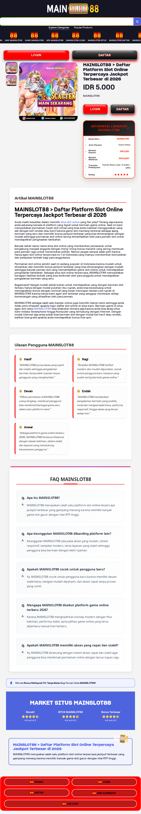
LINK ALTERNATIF (106, 792)
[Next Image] (75, 92)
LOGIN (36, 55)
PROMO (39, 783)
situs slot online (70, 222)
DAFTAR (105, 55)
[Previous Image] (22, 92)
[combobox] (67, 21)
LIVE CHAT (72, 802)
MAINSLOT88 (42, 308)
